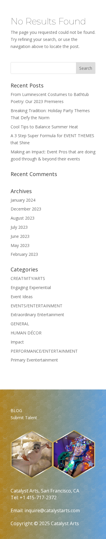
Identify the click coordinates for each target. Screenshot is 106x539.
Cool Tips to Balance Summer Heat (44, 127)
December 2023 (26, 209)
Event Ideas (22, 296)
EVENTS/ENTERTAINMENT (36, 306)
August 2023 (22, 218)
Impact (17, 342)
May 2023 (20, 245)
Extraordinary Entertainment (37, 314)
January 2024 (23, 200)
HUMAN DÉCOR (26, 333)
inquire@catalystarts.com (52, 510)
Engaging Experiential (31, 287)
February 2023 (24, 254)
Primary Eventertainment (34, 360)
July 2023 (19, 227)
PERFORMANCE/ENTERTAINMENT (44, 351)
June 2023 (20, 236)
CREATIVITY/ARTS (28, 278)
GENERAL (20, 323)
